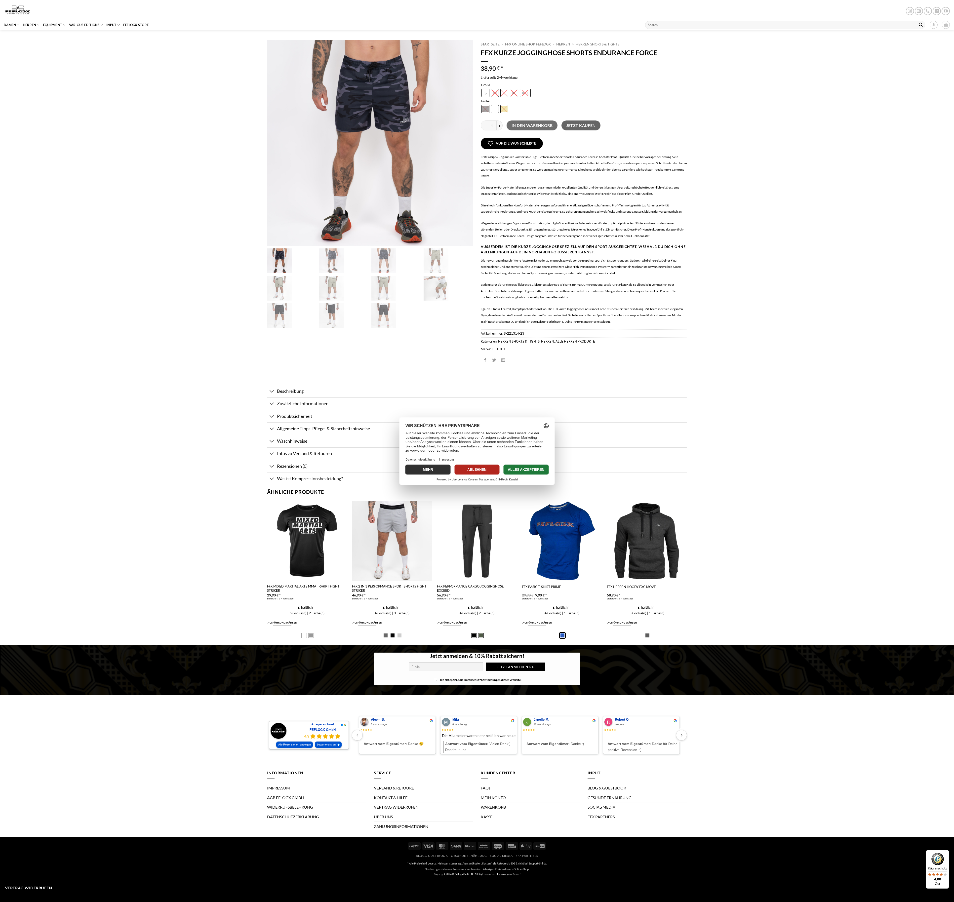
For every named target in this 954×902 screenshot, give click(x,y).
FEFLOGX (499, 349)
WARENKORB (493, 807)
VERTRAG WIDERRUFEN (396, 807)
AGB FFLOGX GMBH (285, 797)
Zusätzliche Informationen (302, 403)
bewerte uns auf (326, 744)
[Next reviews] (681, 735)
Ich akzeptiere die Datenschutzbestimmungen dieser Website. (480, 680)
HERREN (29, 25)
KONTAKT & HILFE (390, 797)
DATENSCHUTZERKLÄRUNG (293, 816)
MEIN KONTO (493, 797)
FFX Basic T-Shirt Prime (541, 587)
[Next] (686, 573)
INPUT (111, 25)
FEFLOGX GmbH (323, 730)
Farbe (485, 101)
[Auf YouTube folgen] (946, 11)
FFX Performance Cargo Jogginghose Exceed (470, 588)
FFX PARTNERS (601, 816)
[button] (946, 25)
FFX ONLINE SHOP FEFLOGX (528, 44)
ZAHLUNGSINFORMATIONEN (401, 826)
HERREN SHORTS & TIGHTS (597, 44)
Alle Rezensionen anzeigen (294, 744)
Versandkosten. (472, 863)
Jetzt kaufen (581, 125)
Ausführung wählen (282, 622)
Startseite (490, 44)
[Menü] (946, 853)
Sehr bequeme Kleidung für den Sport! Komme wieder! (582, 736)
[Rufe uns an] (928, 11)
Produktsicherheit (294, 416)
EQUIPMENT (52, 25)
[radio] (485, 93)
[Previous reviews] (357, 735)
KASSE (486, 816)
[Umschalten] (272, 392)
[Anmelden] (934, 25)
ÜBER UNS (383, 816)
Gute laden (641, 736)
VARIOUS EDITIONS (84, 25)
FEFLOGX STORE (136, 25)
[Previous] (267, 573)
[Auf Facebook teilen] (485, 360)
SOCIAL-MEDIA (601, 807)
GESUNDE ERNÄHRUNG (610, 797)
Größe (485, 85)
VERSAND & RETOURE (394, 787)
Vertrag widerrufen (28, 888)
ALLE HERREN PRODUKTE (575, 341)
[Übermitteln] (920, 25)
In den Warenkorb (532, 125)
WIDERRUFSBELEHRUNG (290, 807)
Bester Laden (481, 736)
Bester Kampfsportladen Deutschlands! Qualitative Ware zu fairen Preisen (420, 736)
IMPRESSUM (278, 787)
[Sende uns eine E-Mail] (919, 11)
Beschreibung (290, 391)
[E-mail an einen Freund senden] (503, 360)
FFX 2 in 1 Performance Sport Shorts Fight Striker (389, 588)
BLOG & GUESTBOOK (607, 787)
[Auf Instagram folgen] (910, 11)
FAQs (485, 787)
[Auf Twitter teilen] (494, 360)
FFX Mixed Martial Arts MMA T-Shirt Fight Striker (303, 588)
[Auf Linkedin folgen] (937, 11)
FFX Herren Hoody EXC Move (631, 587)
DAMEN (10, 25)
